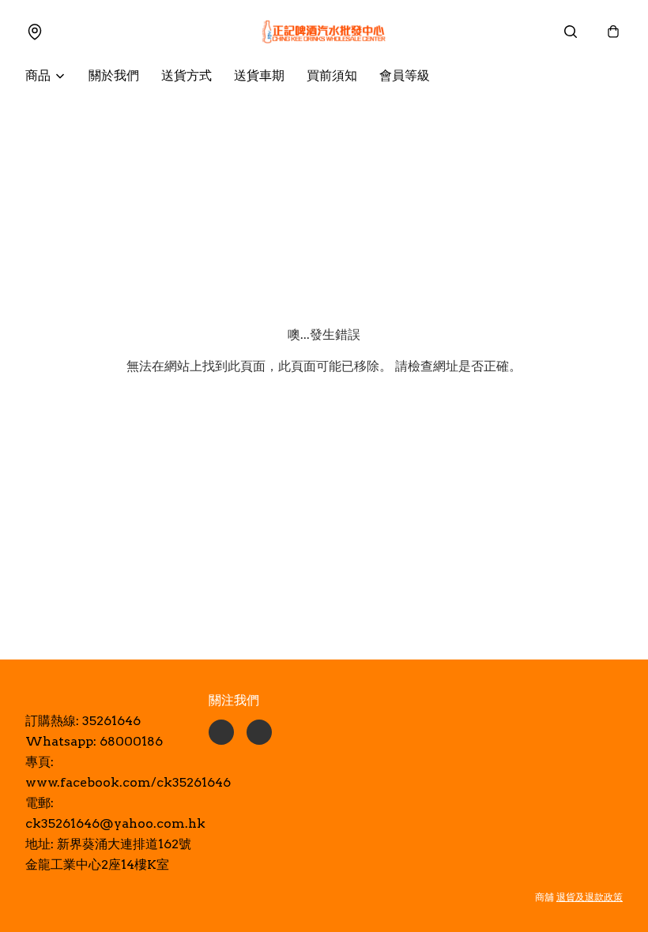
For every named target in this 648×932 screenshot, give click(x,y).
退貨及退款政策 (589, 897)
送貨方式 (186, 75)
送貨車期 (259, 75)
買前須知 (332, 75)
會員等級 (404, 75)
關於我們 (114, 75)
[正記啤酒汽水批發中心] (324, 31)
